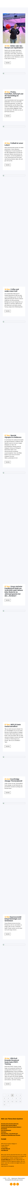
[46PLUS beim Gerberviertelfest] (14, 666)
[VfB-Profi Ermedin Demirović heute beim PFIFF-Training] (14, 1000)
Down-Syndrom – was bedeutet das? (9, 1133)
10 (4, 1101)
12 (12, 1101)
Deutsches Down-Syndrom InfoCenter (9, 1123)
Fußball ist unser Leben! (14, 144)
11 (8, 1101)
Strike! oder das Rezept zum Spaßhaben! (14, 47)
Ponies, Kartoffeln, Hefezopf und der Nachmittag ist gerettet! (14, 95)
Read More (8, 62)
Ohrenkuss (3, 1132)
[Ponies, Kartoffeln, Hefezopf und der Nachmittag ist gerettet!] (14, 81)
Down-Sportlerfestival (6, 1130)
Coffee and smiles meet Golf (12, 290)
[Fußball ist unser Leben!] (14, 133)
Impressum (14, 1178)
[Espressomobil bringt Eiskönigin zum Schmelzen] (14, 858)
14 (20, 1101)
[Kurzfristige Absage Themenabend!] (14, 766)
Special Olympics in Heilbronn (13, 436)
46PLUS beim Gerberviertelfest (13, 725)
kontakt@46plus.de (5, 1148)
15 (4, 1104)
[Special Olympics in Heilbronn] (14, 377)
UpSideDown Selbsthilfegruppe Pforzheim (10, 1135)
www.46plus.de (4, 1150)
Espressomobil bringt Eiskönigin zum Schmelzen (13, 919)
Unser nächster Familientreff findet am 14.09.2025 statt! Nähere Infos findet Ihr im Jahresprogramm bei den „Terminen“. (14, 591)
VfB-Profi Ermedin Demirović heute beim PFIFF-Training (12, 1061)
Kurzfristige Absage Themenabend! (13, 780)
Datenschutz (21, 1178)
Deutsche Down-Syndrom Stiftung (9, 1125)
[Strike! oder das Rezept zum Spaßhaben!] (14, 28)
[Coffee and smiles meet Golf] (14, 231)
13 (16, 1101)
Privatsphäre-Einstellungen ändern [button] (14, 1180)
